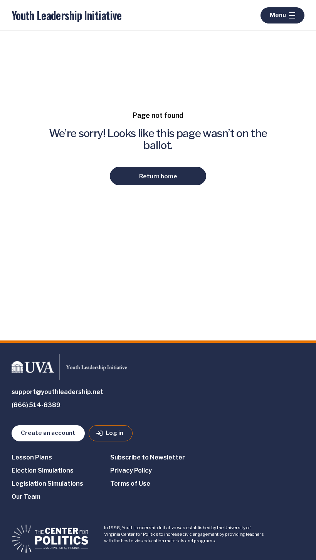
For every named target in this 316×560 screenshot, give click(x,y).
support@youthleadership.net (57, 392)
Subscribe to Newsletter (147, 457)
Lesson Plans (32, 457)
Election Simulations (43, 470)
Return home (158, 176)
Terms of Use (130, 483)
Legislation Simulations (47, 483)
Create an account (48, 432)
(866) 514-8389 (36, 405)
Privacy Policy (131, 470)
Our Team (26, 496)
